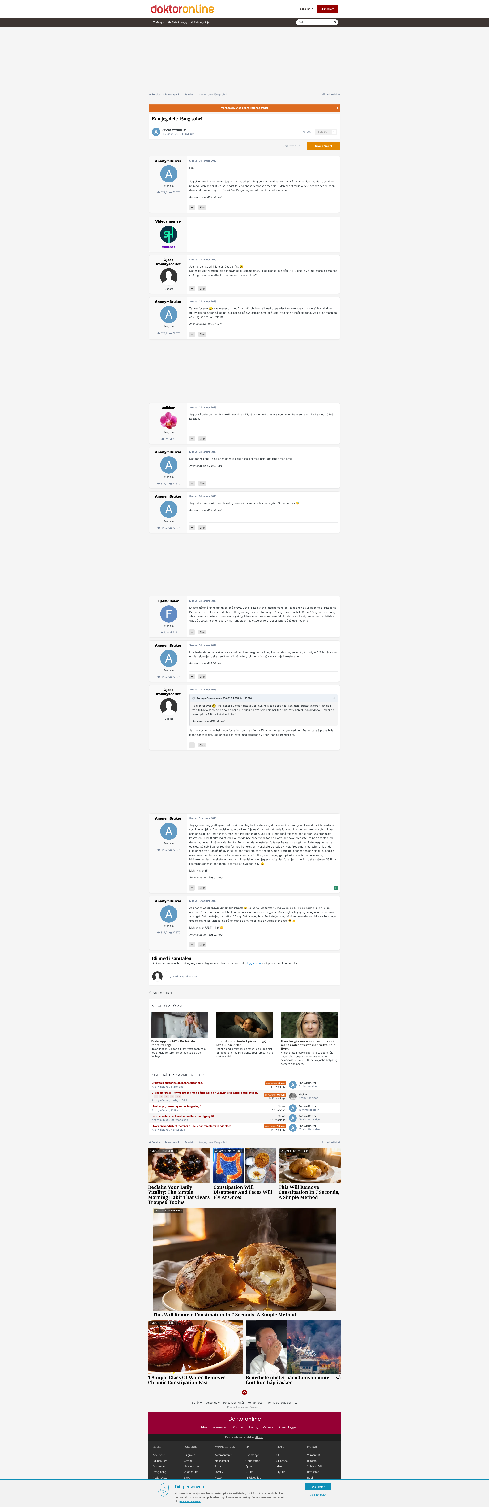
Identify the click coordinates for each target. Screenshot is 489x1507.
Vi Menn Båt (314, 1466)
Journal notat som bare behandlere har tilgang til (183, 1116)
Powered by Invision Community (244, 1407)
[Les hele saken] (179, 1025)
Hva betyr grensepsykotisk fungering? (176, 1106)
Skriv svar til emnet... (185, 976)
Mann (279, 1466)
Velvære (268, 1427)
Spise (248, 1466)
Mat (248, 1446)
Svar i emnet (323, 146)
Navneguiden (192, 1466)
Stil (278, 1455)
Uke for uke (191, 1471)
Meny (159, 22)
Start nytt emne (292, 146)
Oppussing (159, 1466)
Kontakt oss (255, 1402)
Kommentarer (223, 1455)
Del (307, 131)
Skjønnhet (282, 1460)
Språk (196, 1402)
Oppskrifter (252, 1460)
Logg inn (306, 8)
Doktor (244, 1419)
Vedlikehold (160, 1477)
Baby (187, 1477)
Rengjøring (159, 1471)
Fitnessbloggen (287, 1427)
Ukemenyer (252, 1455)
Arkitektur (159, 1455)
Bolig (157, 1446)
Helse (203, 1427)
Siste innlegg (179, 22)
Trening (253, 1427)
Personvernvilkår (233, 1402)
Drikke (249, 1471)
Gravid (188, 1460)
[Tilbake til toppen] (244, 1392)
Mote (280, 1446)
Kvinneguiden (225, 1446)
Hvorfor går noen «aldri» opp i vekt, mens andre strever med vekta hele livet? (309, 1045)
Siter (202, 207)
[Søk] (335, 22)
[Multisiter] (192, 207)
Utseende (211, 1402)
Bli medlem (327, 8)
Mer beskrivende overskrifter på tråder (244, 107)
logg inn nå (254, 963)
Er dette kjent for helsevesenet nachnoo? (178, 1082)
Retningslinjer (201, 22)
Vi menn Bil (314, 1455)
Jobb (218, 1466)
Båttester (313, 1471)
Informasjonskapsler (278, 1402)
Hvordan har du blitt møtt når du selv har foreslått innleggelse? (192, 1125)
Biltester (312, 1460)
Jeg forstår (318, 1486)
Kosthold (238, 1427)
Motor (312, 1446)
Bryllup (280, 1471)
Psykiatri (189, 133)
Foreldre (191, 1446)
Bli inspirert (160, 1460)
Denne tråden (321, 22)
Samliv (219, 1471)
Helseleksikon (219, 1427)
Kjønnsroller (222, 1460)
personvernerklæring (190, 1501)
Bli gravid (189, 1455)
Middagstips (253, 1477)
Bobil (310, 1477)
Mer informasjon (318, 1494)
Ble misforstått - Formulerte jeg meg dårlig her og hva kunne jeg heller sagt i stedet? (205, 1092)
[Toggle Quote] (194, 698)
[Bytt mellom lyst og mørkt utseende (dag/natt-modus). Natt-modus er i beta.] (296, 1402)
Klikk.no (259, 1437)
